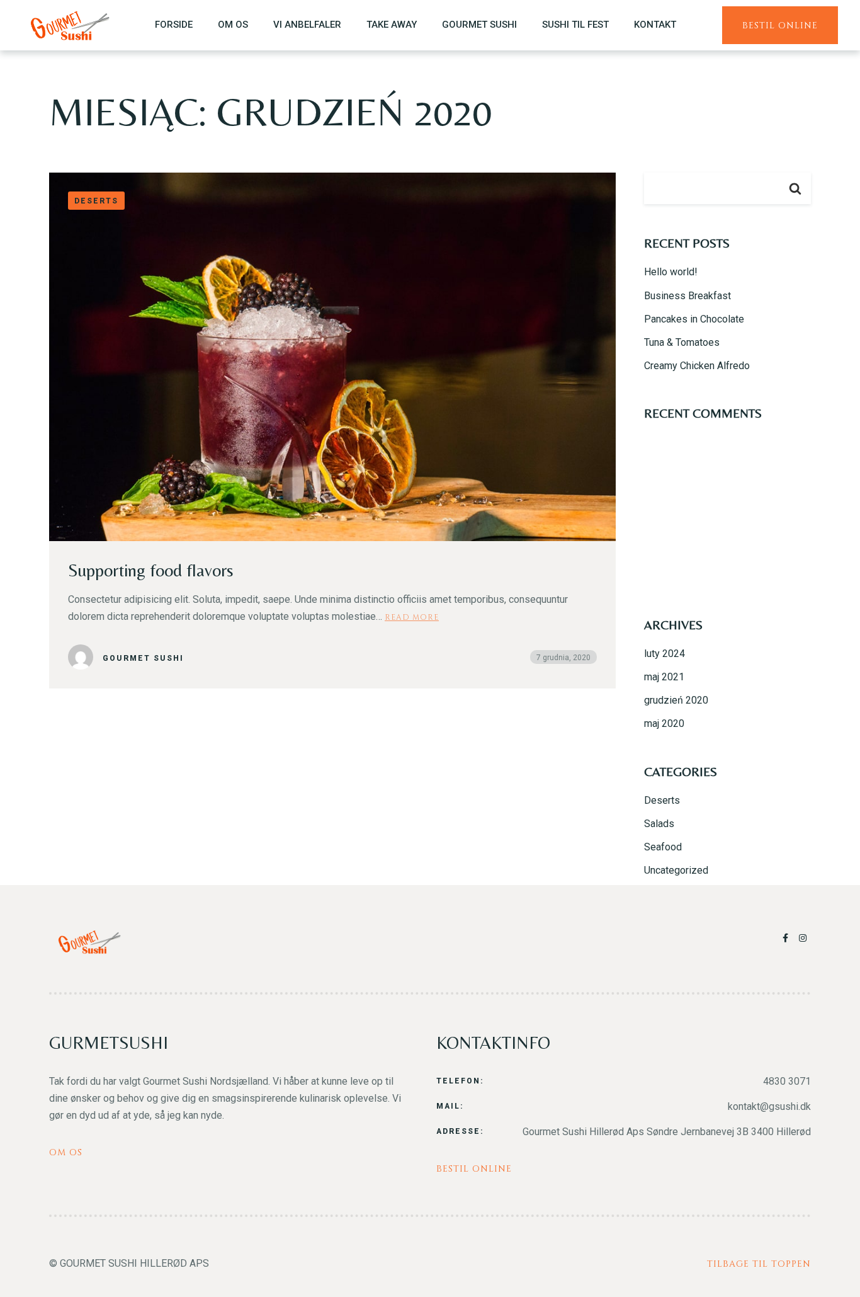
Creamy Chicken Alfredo (697, 366)
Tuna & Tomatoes (682, 342)
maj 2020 (664, 723)
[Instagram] (803, 938)
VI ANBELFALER (307, 24)
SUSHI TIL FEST (575, 24)
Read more (412, 616)
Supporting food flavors (151, 570)
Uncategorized (676, 870)
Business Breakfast (687, 296)
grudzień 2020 (676, 700)
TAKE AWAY (391, 24)
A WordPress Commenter (701, 385)
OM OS (233, 24)
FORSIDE (174, 24)
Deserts (662, 800)
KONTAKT (655, 24)
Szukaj (795, 188)
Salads (659, 824)
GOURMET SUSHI (479, 24)
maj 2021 (664, 677)
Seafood (663, 847)
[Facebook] (788, 938)
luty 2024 (664, 654)
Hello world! (671, 272)
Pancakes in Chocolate (694, 319)
